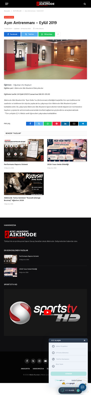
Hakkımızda (38, 369)
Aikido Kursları (34, 375)
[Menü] (6, 4)
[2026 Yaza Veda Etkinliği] (67, 150)
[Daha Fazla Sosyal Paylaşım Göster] (58, 34)
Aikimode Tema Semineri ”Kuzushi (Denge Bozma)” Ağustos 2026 (22, 199)
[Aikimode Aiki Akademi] (45, 4)
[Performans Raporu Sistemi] (24, 150)
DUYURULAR (9, 17)
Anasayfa (25, 369)
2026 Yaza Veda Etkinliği (58, 164)
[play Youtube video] (47, 312)
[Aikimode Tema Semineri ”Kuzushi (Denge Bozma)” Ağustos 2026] (24, 183)
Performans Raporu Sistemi (16, 164)
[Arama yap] (84, 4)
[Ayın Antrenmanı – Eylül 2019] (45, 59)
